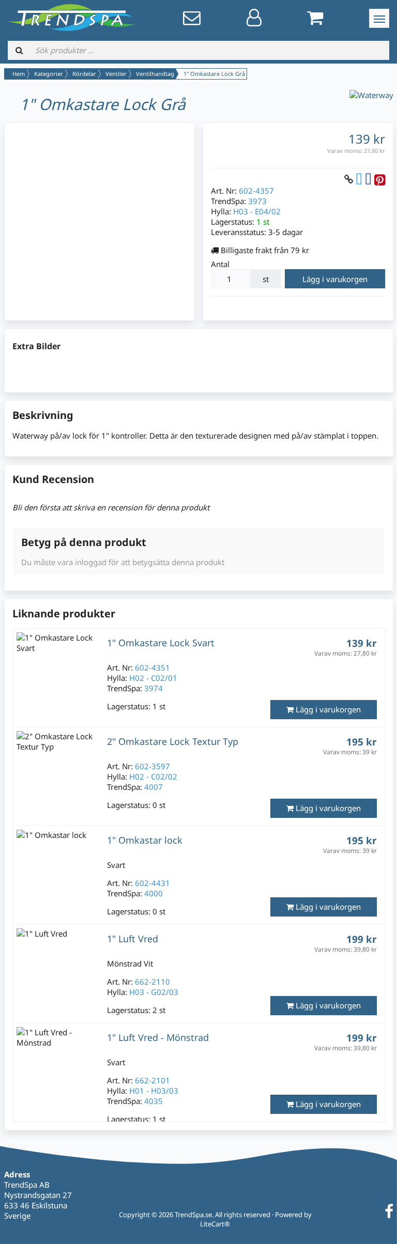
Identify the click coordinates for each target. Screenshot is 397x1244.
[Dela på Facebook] (368, 179)
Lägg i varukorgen (335, 279)
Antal (220, 264)
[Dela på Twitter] (359, 179)
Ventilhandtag (155, 73)
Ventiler (116, 73)
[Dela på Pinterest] (379, 179)
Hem (18, 73)
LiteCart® (215, 1224)
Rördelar (84, 73)
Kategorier (48, 73)
